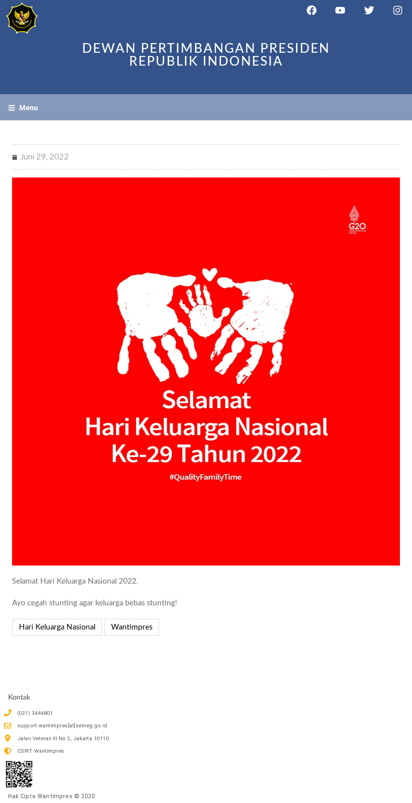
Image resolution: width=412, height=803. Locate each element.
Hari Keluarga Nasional (57, 627)
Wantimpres (131, 627)
